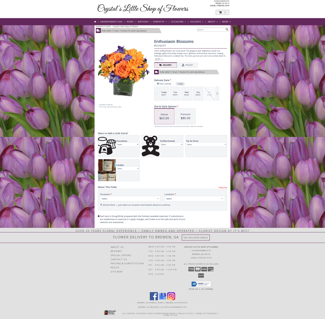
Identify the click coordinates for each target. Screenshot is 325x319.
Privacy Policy (186, 313)
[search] (227, 29)
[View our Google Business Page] (162, 299)
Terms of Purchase (206, 313)
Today (180, 84)
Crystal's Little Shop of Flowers (142, 9)
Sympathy (159, 21)
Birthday (143, 21)
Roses (130, 21)
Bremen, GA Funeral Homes (150, 303)
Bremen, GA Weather (148, 307)
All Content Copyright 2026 (137, 313)
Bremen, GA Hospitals (177, 303)
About (211, 21)
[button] (222, 12)
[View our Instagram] (171, 299)
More (225, 21)
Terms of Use (170, 315)
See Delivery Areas (196, 237)
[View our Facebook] (154, 299)
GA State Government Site (174, 307)
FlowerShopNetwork (164, 313)
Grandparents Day (111, 21)
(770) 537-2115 (223, 5)
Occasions (177, 21)
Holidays (195, 21)
